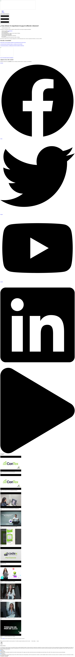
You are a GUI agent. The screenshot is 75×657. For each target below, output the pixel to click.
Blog (2, 11)
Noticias (3, 12)
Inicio (3, 10)
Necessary (2, 650)
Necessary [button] (1, 649)
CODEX (3, 638)
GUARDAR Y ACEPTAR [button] (4, 656)
